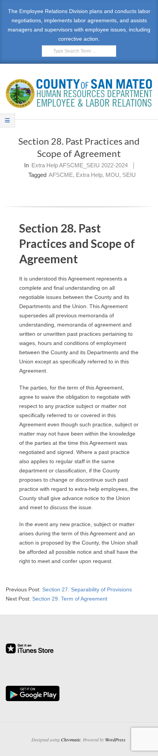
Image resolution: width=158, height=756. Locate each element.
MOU (112, 175)
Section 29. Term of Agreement (69, 599)
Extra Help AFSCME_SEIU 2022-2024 (79, 165)
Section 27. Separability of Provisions (87, 589)
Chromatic (71, 739)
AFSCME (61, 175)
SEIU (129, 175)
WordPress (115, 739)
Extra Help (89, 175)
